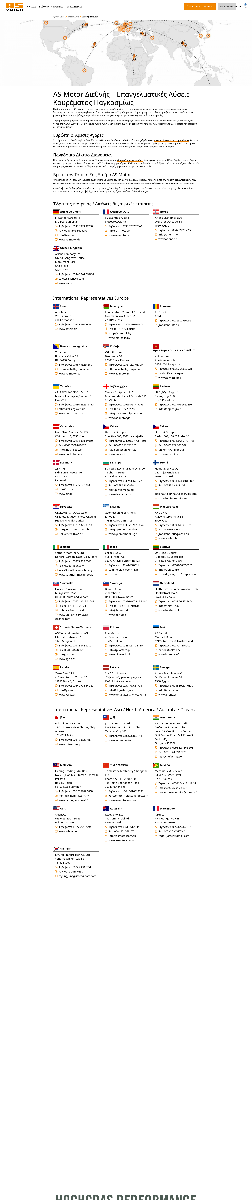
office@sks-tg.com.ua (72, 409)
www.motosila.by (119, 338)
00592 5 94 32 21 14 (184, 783)
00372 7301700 (181, 645)
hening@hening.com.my (74, 795)
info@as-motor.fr (119, 230)
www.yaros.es (67, 694)
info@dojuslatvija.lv (121, 690)
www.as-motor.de (69, 239)
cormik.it (114, 574)
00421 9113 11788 (83, 601)
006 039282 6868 (83, 791)
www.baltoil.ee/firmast (172, 654)
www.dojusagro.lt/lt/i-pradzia (177, 574)
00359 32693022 (132, 481)
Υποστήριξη (58, 6)
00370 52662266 (182, 404)
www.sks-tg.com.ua (71, 413)
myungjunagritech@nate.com (77, 876)
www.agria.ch (67, 659)
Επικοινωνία (74, 6)
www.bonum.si (118, 615)
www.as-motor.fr (119, 235)
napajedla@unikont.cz (122, 449)
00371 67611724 (132, 685)
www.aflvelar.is (68, 329)
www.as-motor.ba (69, 373)
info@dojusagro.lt (169, 409)
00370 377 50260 (182, 565)
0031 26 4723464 (182, 601)
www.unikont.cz (118, 454)
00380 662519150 (83, 404)
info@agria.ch (67, 654)
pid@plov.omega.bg (121, 490)
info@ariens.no (168, 234)
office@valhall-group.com (125, 369)
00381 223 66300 (132, 364)
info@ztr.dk (66, 489)
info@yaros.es (67, 690)
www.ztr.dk (65, 494)
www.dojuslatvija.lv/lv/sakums (127, 694)
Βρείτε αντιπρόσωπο (201, 6)
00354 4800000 (82, 324)
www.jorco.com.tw (120, 740)
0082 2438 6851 (82, 867)
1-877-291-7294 (82, 827)
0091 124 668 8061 (183, 747)
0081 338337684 (82, 740)
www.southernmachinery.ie (76, 574)
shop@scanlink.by (120, 333)
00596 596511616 (182, 827)
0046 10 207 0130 (182, 685)
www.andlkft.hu (168, 538)
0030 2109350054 (132, 525)
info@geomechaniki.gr (123, 529)
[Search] (240, 6)
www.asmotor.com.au (122, 840)
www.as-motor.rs (119, 373)
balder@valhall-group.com (175, 373)
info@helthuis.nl (169, 606)
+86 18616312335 (132, 791)
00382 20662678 (182, 369)
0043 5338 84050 (83, 440)
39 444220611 (130, 565)
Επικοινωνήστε (232, 6)
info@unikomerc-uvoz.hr (74, 529)
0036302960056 (181, 320)
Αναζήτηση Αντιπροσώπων (181, 179)
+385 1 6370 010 (82, 525)
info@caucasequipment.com (126, 413)
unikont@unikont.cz (171, 449)
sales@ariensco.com (71, 278)
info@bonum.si (118, 610)
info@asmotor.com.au (122, 836)
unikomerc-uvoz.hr (71, 534)
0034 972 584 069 (83, 685)
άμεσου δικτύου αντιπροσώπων (171, 140)
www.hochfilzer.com (71, 454)
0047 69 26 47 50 (182, 230)
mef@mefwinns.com (171, 756)
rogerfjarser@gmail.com (173, 836)
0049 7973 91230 (83, 226)
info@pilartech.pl (119, 650)
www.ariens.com (69, 831)
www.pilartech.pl (119, 654)
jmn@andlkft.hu (168, 325)
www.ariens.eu (68, 283)
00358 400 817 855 (183, 481)
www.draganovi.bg (120, 494)
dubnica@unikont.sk (72, 610)
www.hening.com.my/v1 (74, 800)
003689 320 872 (181, 525)
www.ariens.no (167, 239)
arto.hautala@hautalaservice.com (176, 494)
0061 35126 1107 (132, 827)
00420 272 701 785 (183, 440)
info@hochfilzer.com (71, 449)
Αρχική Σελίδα (59, 16)
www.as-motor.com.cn (122, 800)
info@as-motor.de (70, 235)
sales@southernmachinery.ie (77, 570)
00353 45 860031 (83, 561)
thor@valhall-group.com (74, 369)
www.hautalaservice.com (173, 498)
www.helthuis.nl (168, 610)
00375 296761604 (132, 324)
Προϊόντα (43, 6)
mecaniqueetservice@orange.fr (178, 792)
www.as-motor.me (169, 377)
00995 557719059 (132, 404)
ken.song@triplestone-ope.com (128, 795)
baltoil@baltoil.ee (169, 650)
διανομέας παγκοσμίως (130, 160)
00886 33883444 (132, 736)
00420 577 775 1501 (134, 440)
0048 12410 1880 (132, 645)
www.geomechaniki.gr (123, 534)
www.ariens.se (167, 694)
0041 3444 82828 (83, 645)
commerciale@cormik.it (123, 569)
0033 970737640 (132, 226)
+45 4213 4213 (81, 485)
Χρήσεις (31, 6)
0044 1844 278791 (83, 274)
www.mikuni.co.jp (70, 744)
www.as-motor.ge (119, 418)
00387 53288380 (82, 364)
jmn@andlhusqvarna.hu (173, 534)
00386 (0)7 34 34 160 (134, 601)
